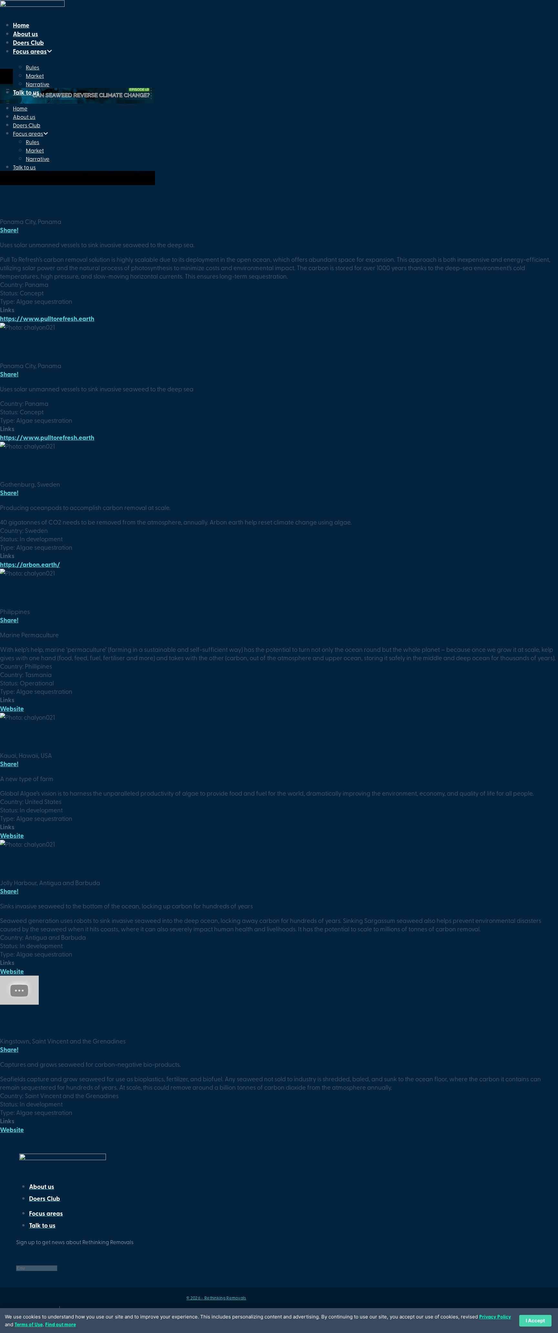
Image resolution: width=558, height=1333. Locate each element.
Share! (9, 230)
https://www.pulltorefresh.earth (47, 318)
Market (35, 75)
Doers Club (28, 42)
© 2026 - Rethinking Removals (216, 1297)
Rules (32, 67)
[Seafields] (19, 1002)
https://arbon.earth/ (30, 564)
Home (21, 25)
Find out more (60, 1324)
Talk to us (26, 92)
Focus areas (30, 51)
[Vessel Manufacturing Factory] (77, 182)
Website (12, 708)
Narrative (37, 84)
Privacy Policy (495, 1316)
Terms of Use (29, 1324)
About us (25, 33)
